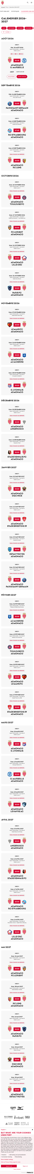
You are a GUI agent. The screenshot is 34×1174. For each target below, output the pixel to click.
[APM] (13, 1108)
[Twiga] (27, 1117)
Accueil (3, 7)
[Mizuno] (20, 1108)
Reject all (25, 1166)
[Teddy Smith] (17, 1123)
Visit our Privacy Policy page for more (10, 1162)
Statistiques (15, 11)
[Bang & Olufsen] (25, 1123)
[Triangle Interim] (9, 1123)
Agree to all (9, 1166)
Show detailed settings (7, 1159)
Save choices (17, 1169)
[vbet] (19, 1117)
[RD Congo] (8, 1117)
